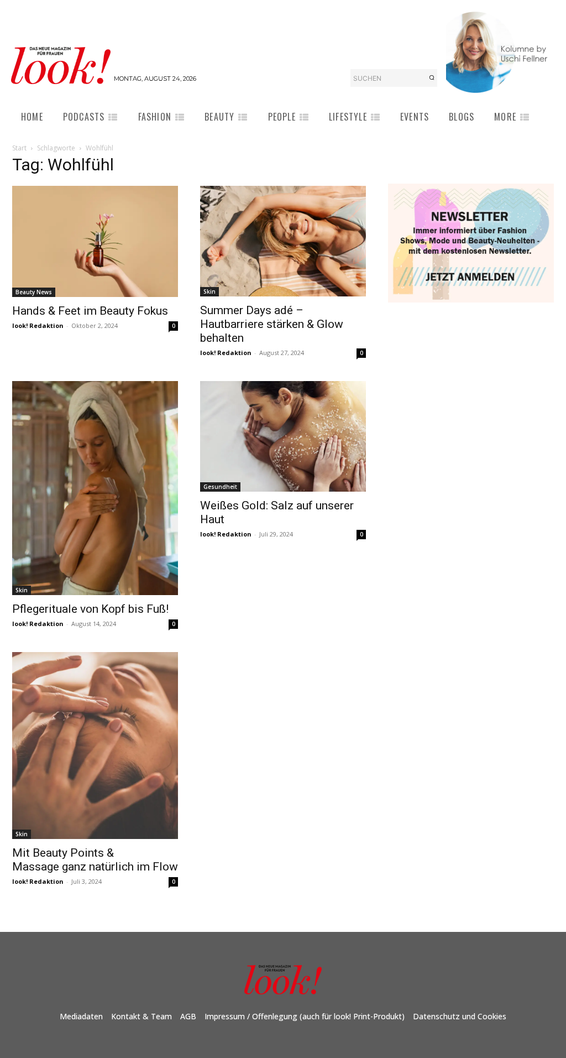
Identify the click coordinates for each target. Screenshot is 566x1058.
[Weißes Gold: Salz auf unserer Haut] (283, 436)
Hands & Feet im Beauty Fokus (90, 310)
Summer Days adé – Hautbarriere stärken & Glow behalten (271, 324)
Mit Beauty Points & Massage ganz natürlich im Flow (95, 859)
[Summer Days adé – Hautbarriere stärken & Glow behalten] (283, 241)
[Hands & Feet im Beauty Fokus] (95, 241)
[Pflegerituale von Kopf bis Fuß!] (95, 488)
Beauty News (33, 292)
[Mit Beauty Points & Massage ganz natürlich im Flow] (95, 745)
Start (19, 148)
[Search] (431, 78)
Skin (209, 291)
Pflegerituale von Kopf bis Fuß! (90, 609)
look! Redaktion (38, 325)
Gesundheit (220, 487)
